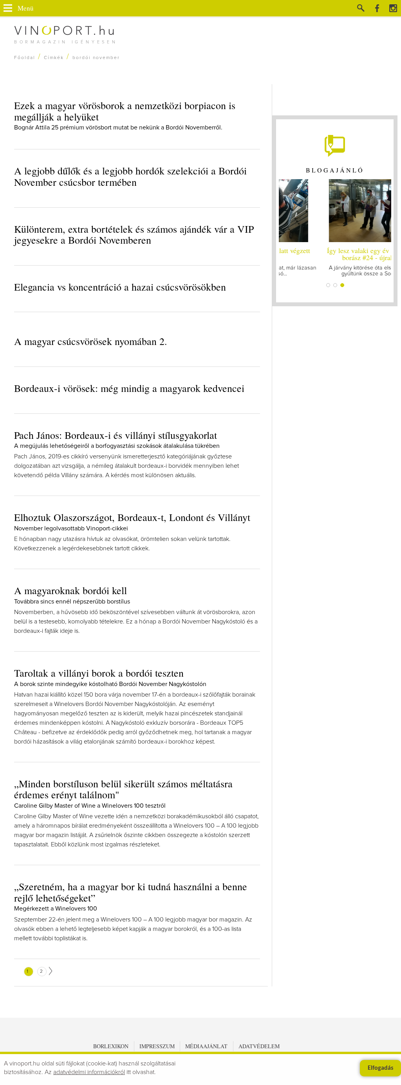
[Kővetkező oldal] (50, 971)
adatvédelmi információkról (89, 1072)
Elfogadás (380, 1068)
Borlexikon (110, 1046)
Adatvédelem (259, 1046)
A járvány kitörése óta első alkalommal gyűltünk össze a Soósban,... (335, 261)
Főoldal (24, 58)
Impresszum (157, 1046)
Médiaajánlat (206, 1046)
